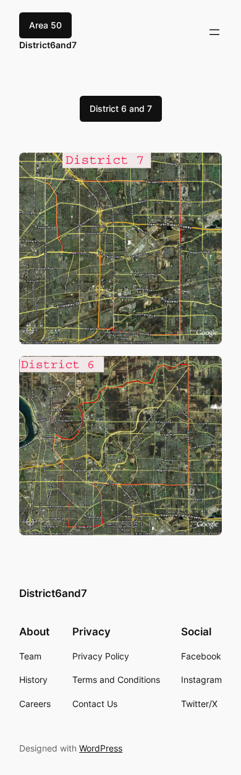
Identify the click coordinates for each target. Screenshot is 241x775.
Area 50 (45, 25)
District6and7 (48, 45)
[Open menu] (214, 32)
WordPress (100, 748)
